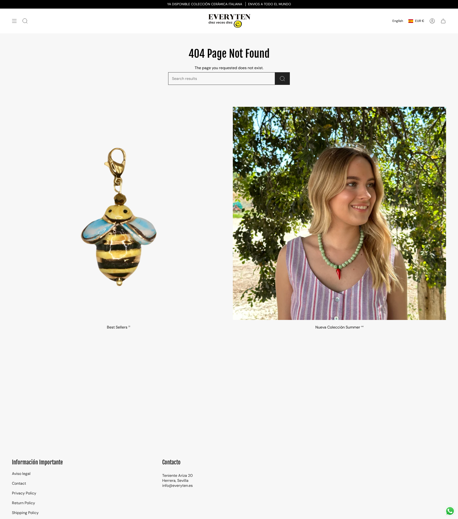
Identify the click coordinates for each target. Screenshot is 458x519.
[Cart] (443, 21)
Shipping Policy (25, 512)
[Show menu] (14, 21)
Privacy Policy (24, 493)
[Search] (282, 78)
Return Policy (23, 502)
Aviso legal (21, 473)
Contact (19, 483)
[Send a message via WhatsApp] (450, 511)
